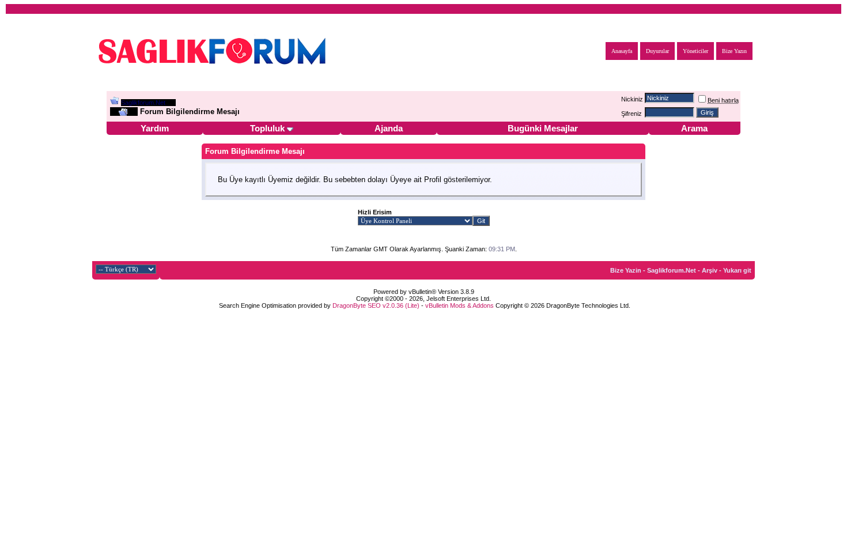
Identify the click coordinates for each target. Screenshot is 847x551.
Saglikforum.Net (143, 102)
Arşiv (709, 270)
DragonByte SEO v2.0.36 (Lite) (375, 305)
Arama (694, 128)
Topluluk (267, 128)
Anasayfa (621, 51)
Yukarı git (737, 270)
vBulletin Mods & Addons (459, 305)
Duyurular (657, 51)
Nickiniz (632, 99)
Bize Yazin (625, 270)
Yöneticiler (695, 51)
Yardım (155, 128)
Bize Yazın (734, 51)
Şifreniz (631, 113)
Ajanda (389, 128)
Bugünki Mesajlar (543, 128)
